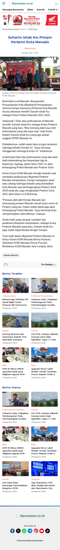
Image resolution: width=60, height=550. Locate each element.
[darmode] (56, 3)
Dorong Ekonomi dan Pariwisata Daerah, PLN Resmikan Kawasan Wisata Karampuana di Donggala (14, 340)
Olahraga (32, 29)
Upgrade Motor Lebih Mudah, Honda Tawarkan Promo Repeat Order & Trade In (44, 373)
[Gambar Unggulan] (30, 90)
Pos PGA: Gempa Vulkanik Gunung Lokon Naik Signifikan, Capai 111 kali (44, 337)
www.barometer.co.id (13, 29)
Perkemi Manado (11, 255)
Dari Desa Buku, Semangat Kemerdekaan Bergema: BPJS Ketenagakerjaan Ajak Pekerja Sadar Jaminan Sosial (14, 489)
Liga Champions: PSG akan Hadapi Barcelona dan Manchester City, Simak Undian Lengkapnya (44, 486)
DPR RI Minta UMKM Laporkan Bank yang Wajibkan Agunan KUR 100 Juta (13, 373)
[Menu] (3, 3)
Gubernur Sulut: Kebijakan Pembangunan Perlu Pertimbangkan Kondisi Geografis (44, 303)
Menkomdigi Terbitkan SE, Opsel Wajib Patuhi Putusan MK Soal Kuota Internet (15, 303)
